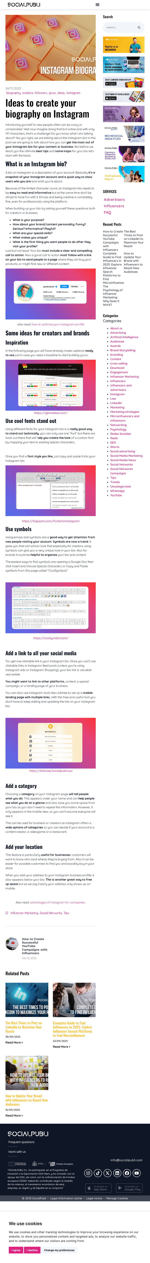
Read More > (14, 1042)
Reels (114, 438)
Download (117, 368)
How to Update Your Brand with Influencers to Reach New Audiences (26, 1100)
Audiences (117, 341)
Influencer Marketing (24, 913)
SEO (113, 442)
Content (115, 359)
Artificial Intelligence (124, 337)
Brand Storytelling (122, 350)
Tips (66, 913)
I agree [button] (16, 1250)
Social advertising (122, 451)
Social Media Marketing (126, 455)
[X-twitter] (108, 1173)
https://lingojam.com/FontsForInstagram (50, 521)
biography (13, 93)
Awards (115, 346)
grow (52, 93)
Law (113, 398)
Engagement (119, 372)
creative (27, 93)
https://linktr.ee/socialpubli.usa (50, 771)
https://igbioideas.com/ (50, 413)
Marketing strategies (124, 412)
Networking (118, 425)
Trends (115, 482)
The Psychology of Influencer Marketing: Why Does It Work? (113, 295)
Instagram (73, 93)
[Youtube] (137, 1173)
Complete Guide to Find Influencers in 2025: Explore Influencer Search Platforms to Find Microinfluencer (72, 1029)
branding (116, 354)
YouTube (116, 495)
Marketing (117, 407)
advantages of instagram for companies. (57, 902)
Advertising (118, 332)
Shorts (114, 447)
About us (116, 328)
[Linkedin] (117, 1173)
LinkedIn (116, 403)
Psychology (118, 429)
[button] (97, 5)
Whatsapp (117, 491)
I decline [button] (32, 1250)
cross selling (118, 363)
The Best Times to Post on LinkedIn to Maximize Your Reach (23, 1027)
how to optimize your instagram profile (57, 324)
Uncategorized (120, 486)
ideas (61, 93)
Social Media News (123, 460)
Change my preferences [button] (59, 1250)
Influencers (117, 381)
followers (41, 93)
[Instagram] (88, 1173)
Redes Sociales (120, 434)
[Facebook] (127, 1173)
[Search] (139, 27)
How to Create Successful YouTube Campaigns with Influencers (34, 946)
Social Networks (51, 913)
